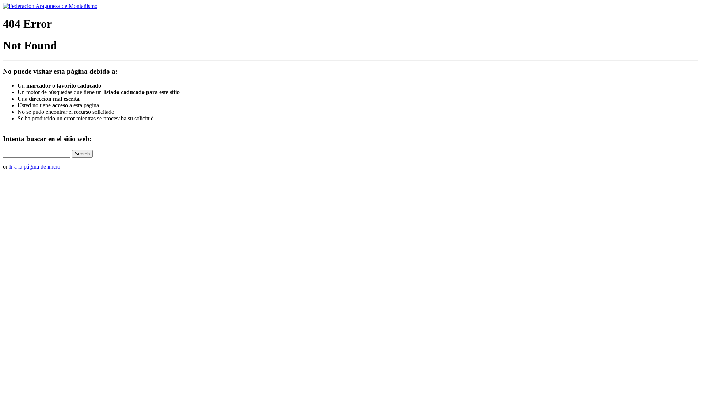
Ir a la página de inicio (34, 166)
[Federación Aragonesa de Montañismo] (50, 6)
